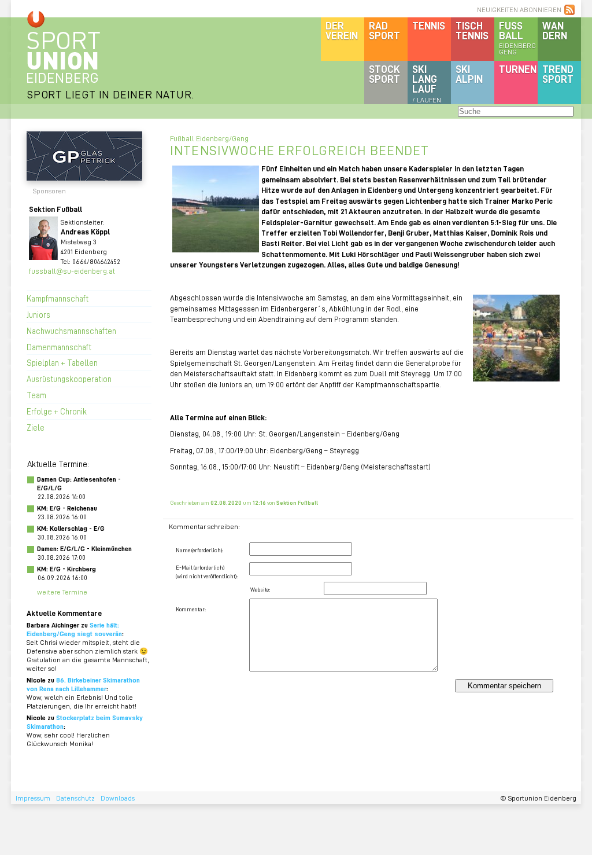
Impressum (33, 798)
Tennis (428, 25)
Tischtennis (472, 30)
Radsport (384, 30)
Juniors (38, 314)
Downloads (118, 798)
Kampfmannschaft (57, 298)
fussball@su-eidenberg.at (72, 271)
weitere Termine (62, 592)
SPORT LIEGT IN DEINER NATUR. (110, 94)
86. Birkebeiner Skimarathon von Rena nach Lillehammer (83, 684)
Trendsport (558, 74)
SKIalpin (469, 74)
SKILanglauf (426, 83)
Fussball (517, 37)
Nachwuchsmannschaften (71, 330)
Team (36, 395)
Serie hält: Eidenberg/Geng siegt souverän (74, 629)
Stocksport (384, 74)
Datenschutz (75, 798)
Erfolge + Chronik (57, 411)
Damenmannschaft (59, 347)
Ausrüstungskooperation (69, 378)
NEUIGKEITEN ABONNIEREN (519, 9)
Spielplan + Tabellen (62, 362)
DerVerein (341, 30)
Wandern (554, 30)
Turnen (517, 69)
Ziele (36, 427)
